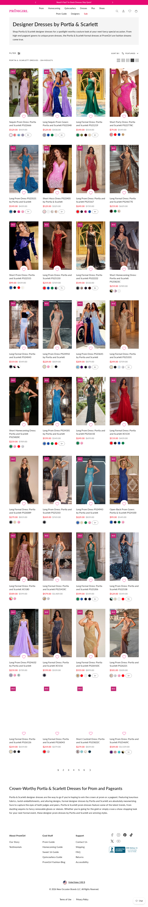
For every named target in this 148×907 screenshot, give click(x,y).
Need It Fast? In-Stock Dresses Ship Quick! (74, 2)
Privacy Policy (82, 899)
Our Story (14, 841)
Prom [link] (41, 8)
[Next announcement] (112, 2)
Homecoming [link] (54, 8)
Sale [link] (86, 14)
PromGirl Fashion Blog (53, 862)
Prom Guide (48, 841)
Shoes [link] (102, 8)
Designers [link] (75, 14)
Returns (80, 857)
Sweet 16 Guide (50, 852)
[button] (117, 11)
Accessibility (82, 862)
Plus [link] (93, 8)
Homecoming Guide (52, 847)
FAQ (78, 852)
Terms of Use (65, 899)
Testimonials (15, 847)
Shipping (80, 847)
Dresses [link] (83, 8)
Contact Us (81, 841)
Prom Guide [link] (61, 14)
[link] (123, 11)
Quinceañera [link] (70, 8)
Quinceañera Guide (52, 857)
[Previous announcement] (35, 2)
